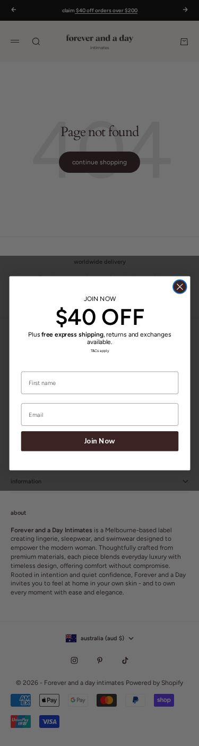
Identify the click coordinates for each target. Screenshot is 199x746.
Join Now (99, 441)
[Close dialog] (180, 287)
